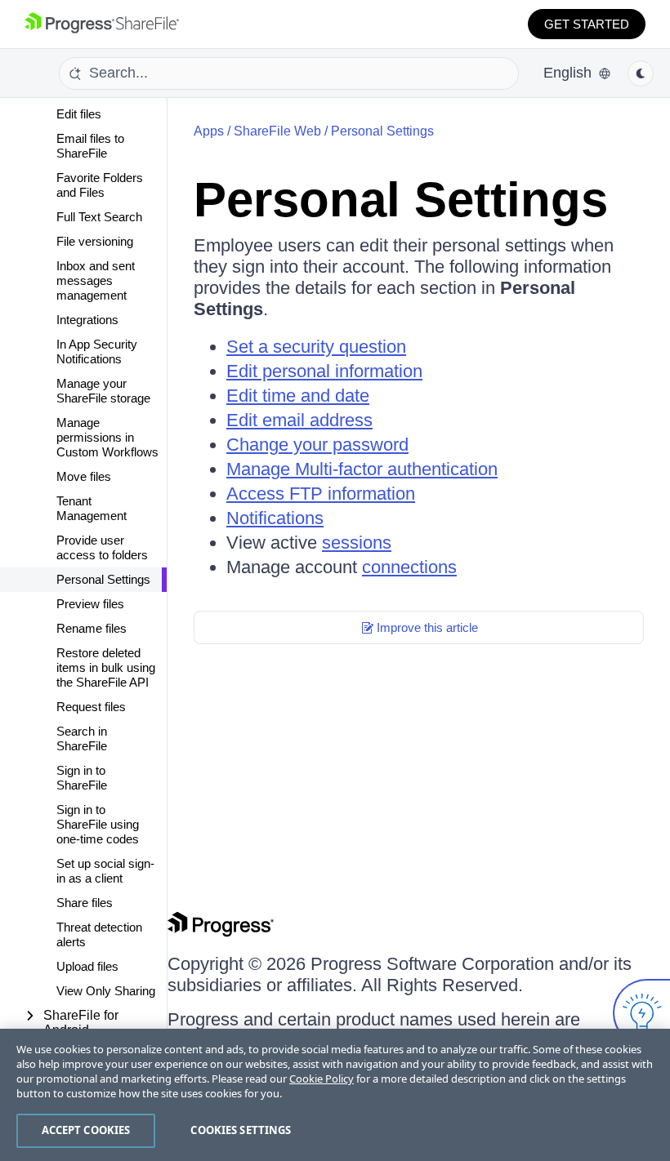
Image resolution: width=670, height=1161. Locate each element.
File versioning (94, 241)
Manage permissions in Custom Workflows (107, 437)
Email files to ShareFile (90, 145)
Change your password (317, 444)
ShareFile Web (277, 131)
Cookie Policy (321, 1078)
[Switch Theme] (641, 73)
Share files (84, 903)
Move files (83, 476)
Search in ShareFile (81, 738)
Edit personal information (324, 371)
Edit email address (299, 420)
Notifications (275, 518)
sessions (356, 542)
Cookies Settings (240, 1130)
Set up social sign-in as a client (105, 870)
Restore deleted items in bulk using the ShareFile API (105, 667)
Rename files (91, 628)
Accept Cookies (86, 1130)
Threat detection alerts (99, 934)
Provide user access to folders (102, 547)
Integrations (87, 320)
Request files (91, 707)
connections (409, 567)
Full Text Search (99, 217)
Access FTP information (320, 493)
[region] (335, 1095)
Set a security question (316, 346)
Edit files (78, 114)
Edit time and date (297, 395)
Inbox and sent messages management (95, 280)
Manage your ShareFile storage (103, 390)
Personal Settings (103, 579)
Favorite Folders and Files (99, 185)
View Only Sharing (105, 991)
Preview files (90, 604)
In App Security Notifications (96, 351)
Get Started (586, 24)
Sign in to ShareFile (81, 777)
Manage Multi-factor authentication (362, 469)
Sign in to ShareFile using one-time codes (97, 824)
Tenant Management (91, 508)
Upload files (87, 966)
